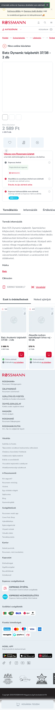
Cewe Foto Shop (8, 517)
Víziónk (5, 486)
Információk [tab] (30, 210)
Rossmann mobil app (10, 513)
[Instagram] (16, 663)
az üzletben (19, 362)
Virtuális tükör (7, 533)
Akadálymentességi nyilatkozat (14, 467)
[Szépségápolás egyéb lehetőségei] (27, 38)
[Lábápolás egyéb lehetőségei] (43, 38)
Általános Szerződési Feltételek (14, 452)
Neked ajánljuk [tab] (42, 299)
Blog (4, 498)
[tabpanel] (27, 253)
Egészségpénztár (8, 525)
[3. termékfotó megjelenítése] (18, 117)
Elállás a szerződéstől (10, 460)
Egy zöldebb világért (10, 490)
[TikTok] (4, 663)
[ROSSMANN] (13, 375)
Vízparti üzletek (8, 529)
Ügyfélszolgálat (8, 567)
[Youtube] (22, 663)
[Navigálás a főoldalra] (14, 22)
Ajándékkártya (7, 521)
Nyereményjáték (8, 502)
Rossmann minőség (9, 482)
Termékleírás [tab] (10, 210)
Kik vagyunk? (7, 479)
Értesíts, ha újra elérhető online (20, 185)
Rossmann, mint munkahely (12, 552)
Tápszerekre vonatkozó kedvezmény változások (20, 448)
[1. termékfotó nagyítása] (27, 87)
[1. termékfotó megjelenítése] (5, 117)
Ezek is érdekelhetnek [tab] (15, 299)
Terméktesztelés (8, 537)
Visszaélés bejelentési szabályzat (14, 463)
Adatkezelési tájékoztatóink (12, 456)
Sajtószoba (6, 494)
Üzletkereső (6, 575)
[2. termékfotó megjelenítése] (12, 117)
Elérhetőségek (7, 563)
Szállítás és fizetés (9, 444)
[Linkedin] (28, 663)
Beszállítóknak (7, 571)
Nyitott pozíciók (8, 548)
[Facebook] (10, 663)
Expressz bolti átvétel (33, 11)
